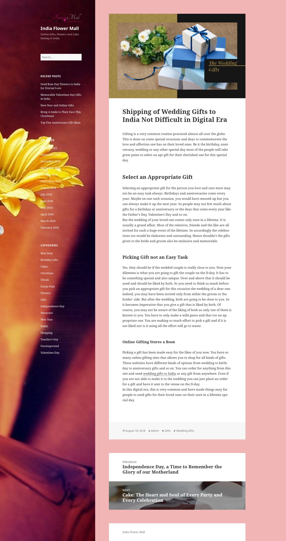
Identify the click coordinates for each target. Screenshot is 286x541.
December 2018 (50, 161)
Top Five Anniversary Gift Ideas (60, 122)
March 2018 (48, 221)
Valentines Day (50, 352)
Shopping (46, 333)
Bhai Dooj (47, 253)
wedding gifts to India (159, 373)
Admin (155, 431)
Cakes (44, 266)
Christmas (47, 273)
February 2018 (50, 227)
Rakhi (44, 326)
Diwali (45, 280)
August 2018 (48, 188)
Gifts (43, 299)
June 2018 (47, 201)
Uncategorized (50, 346)
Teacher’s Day (49, 339)
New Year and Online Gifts (57, 105)
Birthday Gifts (49, 260)
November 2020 (51, 155)
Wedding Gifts (185, 431)
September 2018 (51, 181)
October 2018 (49, 174)
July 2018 (46, 194)
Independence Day (52, 306)
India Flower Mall (60, 28)
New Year (47, 319)
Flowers (46, 293)
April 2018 (47, 214)
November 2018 (51, 168)
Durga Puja (48, 286)
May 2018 (47, 208)
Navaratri (47, 313)
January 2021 (49, 148)
